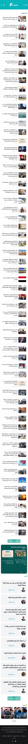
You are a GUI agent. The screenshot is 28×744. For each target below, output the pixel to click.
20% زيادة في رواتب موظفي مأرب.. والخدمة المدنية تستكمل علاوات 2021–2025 (10, 35)
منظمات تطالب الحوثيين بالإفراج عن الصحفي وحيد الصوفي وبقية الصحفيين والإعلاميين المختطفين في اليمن (10, 514)
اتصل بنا (14, 738)
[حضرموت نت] (14, 5)
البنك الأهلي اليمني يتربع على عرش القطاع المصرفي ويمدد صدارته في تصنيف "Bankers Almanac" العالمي (10, 453)
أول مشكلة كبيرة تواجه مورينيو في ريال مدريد (8, 716)
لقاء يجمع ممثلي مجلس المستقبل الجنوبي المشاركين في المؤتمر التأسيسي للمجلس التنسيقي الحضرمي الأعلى (10, 70)
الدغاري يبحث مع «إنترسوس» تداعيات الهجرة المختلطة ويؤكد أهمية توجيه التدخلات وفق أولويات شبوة (10, 400)
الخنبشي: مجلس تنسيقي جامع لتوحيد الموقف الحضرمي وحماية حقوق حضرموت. (10, 339)
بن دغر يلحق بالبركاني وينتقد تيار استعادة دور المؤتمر (10, 409)
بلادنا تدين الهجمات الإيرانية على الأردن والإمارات (10, 278)
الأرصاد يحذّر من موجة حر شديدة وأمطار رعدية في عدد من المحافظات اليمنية (10, 496)
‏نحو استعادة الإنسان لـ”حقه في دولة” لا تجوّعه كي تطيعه (15, 627)
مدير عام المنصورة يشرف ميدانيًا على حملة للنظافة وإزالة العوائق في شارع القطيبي (11, 470)
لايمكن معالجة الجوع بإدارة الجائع (17, 597)
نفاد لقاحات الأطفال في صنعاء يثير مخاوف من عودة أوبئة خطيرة (11, 417)
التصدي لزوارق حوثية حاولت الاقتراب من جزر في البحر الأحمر (10, 114)
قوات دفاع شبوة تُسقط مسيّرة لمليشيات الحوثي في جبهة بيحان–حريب (10, 304)
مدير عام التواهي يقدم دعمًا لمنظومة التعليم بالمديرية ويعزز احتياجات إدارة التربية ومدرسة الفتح (11, 131)
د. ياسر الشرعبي (11, 674)
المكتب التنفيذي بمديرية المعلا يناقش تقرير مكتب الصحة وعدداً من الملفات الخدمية (10, 373)
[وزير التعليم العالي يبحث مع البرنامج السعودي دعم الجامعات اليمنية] (7, 553)
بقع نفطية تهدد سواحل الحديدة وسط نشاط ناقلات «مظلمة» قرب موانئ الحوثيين (10, 199)
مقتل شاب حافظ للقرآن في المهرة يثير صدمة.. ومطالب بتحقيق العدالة (10, 191)
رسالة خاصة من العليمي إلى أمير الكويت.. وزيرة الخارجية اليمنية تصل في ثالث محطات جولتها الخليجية (10, 156)
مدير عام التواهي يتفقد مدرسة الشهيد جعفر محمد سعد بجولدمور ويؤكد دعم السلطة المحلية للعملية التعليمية (10, 79)
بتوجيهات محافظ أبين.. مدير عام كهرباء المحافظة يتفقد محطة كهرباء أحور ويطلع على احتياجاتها (10, 444)
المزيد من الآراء (14, 698)
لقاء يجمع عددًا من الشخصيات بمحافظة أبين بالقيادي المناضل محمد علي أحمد (10, 165)
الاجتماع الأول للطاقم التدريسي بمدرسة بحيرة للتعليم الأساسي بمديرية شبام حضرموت (10, 313)
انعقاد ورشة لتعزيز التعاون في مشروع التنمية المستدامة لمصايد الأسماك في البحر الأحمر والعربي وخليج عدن (10, 269)
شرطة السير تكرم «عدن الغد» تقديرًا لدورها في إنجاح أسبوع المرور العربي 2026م (11, 488)
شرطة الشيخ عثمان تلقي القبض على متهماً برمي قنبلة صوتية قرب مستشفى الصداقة (10, 53)
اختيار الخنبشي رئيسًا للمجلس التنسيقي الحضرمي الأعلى (10, 356)
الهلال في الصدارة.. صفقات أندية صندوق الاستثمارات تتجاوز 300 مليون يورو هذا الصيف (21, 716)
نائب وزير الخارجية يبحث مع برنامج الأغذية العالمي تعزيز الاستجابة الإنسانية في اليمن (10, 234)
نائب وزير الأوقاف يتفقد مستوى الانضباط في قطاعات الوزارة (11, 61)
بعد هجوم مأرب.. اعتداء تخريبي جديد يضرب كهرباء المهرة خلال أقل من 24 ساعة (11, 96)
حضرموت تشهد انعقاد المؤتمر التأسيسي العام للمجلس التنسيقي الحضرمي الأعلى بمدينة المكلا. (10, 391)
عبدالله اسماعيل (11, 657)
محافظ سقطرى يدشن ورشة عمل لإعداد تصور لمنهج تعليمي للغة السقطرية (10, 140)
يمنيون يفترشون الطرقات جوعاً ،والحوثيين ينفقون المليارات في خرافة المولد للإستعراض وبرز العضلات (14, 684)
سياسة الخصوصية (16, 736)
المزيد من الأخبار (14, 541)
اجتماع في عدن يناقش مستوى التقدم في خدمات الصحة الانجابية (10, 183)
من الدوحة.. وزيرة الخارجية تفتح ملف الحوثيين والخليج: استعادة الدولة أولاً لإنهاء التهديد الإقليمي (10, 208)
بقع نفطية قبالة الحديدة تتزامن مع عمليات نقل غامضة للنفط (11, 217)
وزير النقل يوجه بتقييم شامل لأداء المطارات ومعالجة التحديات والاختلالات (10, 88)
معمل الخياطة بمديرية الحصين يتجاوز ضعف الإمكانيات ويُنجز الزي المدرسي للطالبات (10, 505)
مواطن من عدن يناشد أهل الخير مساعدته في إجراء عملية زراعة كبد (10, 365)
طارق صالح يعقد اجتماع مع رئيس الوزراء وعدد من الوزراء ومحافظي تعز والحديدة (10, 18)
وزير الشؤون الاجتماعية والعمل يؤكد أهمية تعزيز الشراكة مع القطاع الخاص (11, 148)
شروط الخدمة (4, 736)
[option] (20, 557)
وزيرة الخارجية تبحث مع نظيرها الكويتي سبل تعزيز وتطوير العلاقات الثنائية (10, 44)
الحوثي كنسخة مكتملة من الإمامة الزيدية (15, 653)
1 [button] (21, 571)
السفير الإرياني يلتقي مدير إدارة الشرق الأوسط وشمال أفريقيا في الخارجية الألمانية (10, 296)
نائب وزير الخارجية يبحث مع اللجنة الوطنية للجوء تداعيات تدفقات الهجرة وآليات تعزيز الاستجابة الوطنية (10, 435)
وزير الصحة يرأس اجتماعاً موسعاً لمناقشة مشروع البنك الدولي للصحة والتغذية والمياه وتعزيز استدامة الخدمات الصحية (10, 426)
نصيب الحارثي (11, 589)
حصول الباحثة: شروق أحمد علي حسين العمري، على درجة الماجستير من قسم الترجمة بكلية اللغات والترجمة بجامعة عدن (10, 348)
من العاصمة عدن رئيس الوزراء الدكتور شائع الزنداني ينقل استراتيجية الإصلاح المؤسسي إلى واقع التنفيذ (14, 667)
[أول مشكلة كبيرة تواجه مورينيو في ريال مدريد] (7, 713)
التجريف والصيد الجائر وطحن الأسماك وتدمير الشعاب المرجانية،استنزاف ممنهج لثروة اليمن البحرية (15, 611)
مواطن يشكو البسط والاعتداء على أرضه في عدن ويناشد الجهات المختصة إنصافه (10, 462)
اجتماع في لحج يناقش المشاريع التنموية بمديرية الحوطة (10, 330)
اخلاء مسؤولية (9, 736)
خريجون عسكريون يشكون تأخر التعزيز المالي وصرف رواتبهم (11, 122)
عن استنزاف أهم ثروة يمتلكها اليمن (16, 640)
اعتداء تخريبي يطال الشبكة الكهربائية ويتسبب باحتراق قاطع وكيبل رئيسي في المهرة (10, 531)
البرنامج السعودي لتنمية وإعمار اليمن (18, 547)
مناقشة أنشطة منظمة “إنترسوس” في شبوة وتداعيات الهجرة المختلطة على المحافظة (10, 382)
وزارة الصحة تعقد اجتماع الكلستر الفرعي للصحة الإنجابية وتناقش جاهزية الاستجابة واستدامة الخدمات (10, 287)
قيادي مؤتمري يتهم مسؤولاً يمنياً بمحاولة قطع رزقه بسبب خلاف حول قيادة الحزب (10, 479)
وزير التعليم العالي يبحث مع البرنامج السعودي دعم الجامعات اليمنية (7, 561)
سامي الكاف (11, 602)
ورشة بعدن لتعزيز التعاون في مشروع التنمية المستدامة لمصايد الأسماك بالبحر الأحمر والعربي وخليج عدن (10, 174)
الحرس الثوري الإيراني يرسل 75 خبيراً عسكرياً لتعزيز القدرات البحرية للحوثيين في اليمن (10, 26)
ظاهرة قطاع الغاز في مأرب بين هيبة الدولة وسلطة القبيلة (14, 583)
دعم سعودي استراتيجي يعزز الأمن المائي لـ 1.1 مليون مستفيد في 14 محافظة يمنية (20, 562)
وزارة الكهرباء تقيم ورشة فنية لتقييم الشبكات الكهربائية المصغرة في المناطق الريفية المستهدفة (10, 242)
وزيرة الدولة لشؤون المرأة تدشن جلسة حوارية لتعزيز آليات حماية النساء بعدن (10, 225)
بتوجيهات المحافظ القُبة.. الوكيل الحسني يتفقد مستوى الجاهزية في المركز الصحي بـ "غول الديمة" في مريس (10, 260)
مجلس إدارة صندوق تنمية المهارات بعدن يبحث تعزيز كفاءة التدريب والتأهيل (10, 322)
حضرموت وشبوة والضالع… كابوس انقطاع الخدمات (11, 523)
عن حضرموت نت (23, 736)
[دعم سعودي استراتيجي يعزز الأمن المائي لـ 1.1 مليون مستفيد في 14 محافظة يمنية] (20, 553)
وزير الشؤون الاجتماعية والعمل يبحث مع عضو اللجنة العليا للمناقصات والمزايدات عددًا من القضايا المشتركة (10, 105)
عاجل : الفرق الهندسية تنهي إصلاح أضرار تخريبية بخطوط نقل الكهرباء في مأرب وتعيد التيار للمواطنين (10, 251)
